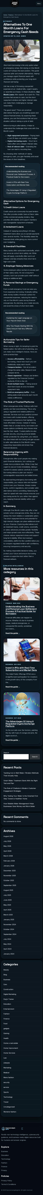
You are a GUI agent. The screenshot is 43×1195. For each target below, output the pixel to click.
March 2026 (8, 856)
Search (6, 753)
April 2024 (8, 949)
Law (5, 1058)
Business (7, 980)
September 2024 (10, 934)
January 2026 (9, 866)
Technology (8, 1097)
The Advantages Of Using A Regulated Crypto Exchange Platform (21, 191)
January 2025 (9, 920)
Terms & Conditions (8, 1184)
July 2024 (7, 939)
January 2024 (9, 954)
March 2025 (8, 915)
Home (5, 15)
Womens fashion (10, 1112)
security (7, 1082)
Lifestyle (7, 1063)
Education (7, 1004)
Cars (5, 984)
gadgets (6, 1029)
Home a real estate (11, 1043)
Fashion (7, 1014)
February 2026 (9, 861)
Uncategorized (9, 1107)
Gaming (6, 1033)
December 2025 (10, 871)
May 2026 (7, 846)
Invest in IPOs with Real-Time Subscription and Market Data (17, 183)
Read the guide (12, 633)
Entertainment (9, 1009)
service (6, 1087)
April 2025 (7, 910)
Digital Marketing (10, 994)
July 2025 (7, 895)
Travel (6, 1102)
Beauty (6, 970)
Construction (8, 989)
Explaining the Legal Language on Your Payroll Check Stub (19, 319)
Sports (6, 1092)
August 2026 (8, 836)
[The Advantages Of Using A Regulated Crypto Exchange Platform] (22, 703)
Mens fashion (9, 1077)
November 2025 (10, 876)
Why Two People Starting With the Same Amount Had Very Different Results (19, 328)
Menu (38, 3)
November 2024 (10, 924)
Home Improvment (11, 1048)
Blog (5, 975)
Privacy (4, 1170)
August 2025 (8, 890)
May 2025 (7, 905)
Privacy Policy (6, 1181)
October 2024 (9, 929)
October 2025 (9, 880)
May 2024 (7, 944)
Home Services (9, 1053)
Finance (10, 15)
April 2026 (7, 851)
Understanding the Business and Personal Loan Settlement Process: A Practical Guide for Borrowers (20, 174)
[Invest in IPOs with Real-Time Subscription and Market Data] (22, 650)
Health (6, 1038)
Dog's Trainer (9, 999)
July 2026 (7, 841)
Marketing (7, 1068)
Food (5, 1024)
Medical (6, 1073)
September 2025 (10, 885)
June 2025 (8, 900)
